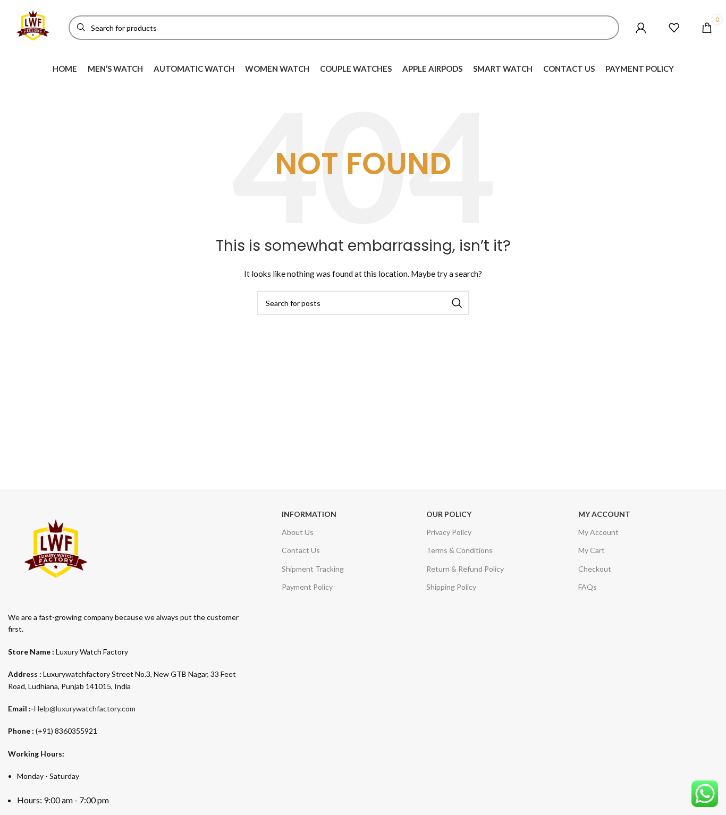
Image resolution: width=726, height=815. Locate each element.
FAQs (587, 586)
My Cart (591, 550)
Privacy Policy (448, 532)
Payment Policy (307, 586)
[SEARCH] (457, 303)
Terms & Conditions (459, 550)
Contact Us (301, 550)
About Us (298, 532)
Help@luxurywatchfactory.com (85, 708)
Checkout (594, 568)
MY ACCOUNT (604, 514)
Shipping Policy (451, 586)
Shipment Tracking (313, 568)
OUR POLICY (448, 514)
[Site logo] (33, 26)
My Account (598, 532)
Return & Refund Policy (465, 568)
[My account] (640, 27)
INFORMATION (309, 514)
